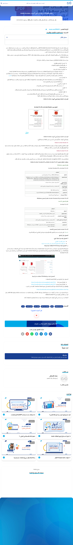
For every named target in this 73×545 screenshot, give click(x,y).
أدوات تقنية (36, 306)
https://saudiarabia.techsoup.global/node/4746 (43, 282)
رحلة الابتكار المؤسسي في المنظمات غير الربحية (24, 458)
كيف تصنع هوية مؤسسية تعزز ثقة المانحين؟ (60, 415)
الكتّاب (27, 3)
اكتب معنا (30, 3)
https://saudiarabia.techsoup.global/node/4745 (43, 284)
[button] (7, 37)
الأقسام (37, 3)
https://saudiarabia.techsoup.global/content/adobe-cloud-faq (52, 289)
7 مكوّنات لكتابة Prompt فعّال (63, 458)
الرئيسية (43, 3)
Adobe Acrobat (58, 306)
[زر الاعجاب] (36, 315)
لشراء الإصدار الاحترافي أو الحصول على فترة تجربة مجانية (53, 243)
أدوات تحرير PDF (44, 306)
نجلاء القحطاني (53, 376)
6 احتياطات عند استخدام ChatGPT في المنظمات (23, 415)
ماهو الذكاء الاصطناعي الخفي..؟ (27, 436)
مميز (22, 306)
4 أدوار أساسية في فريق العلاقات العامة (61, 436)
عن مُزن (40, 3)
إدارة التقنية (59, 33)
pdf (51, 306)
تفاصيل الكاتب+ (64, 385)
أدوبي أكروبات (28, 306)
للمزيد (10, 75)
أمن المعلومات (31, 421)
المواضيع (34, 3)
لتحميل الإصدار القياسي (60, 241)
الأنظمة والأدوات (51, 33)
